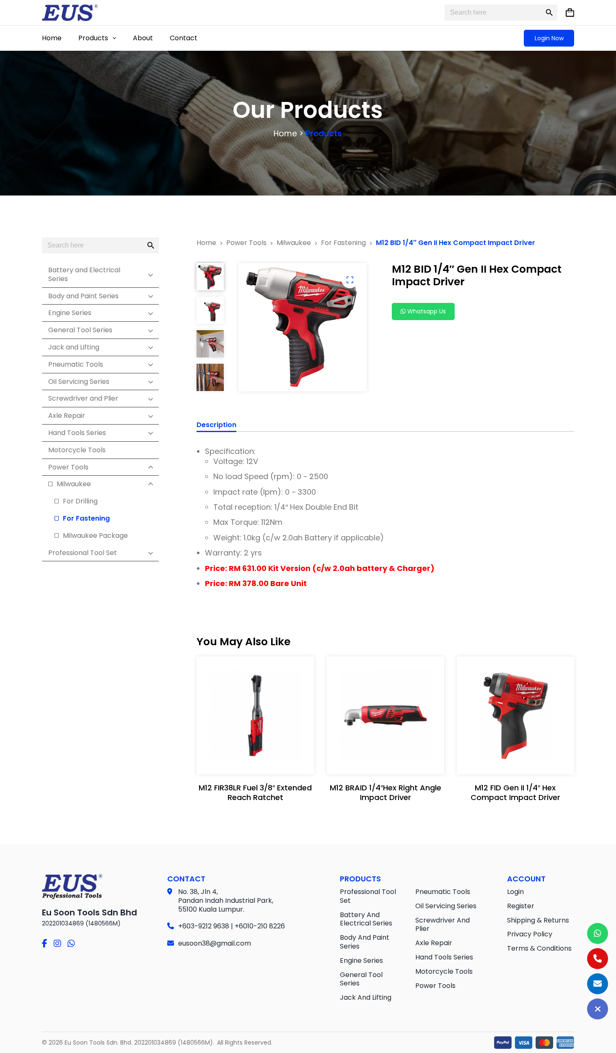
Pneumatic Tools (442, 892)
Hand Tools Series (444, 957)
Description (216, 425)
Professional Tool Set (368, 896)
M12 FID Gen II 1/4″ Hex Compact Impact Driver (515, 792)
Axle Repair (433, 943)
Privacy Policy (529, 934)
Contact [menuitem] (183, 38)
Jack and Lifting (365, 997)
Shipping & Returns (538, 920)
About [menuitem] (143, 38)
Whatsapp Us (426, 311)
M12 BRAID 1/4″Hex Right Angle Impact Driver (385, 792)
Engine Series (361, 960)
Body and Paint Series (364, 942)
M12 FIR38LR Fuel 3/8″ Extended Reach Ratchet (255, 792)
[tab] (216, 426)
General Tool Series (361, 979)
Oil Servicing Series (445, 906)
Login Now (549, 38)
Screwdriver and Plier (442, 924)
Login (515, 892)
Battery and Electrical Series (366, 919)
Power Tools (435, 985)
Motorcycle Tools (444, 971)
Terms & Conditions (539, 948)
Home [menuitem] (52, 38)
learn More (253, 759)
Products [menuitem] (93, 38)
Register (520, 906)
